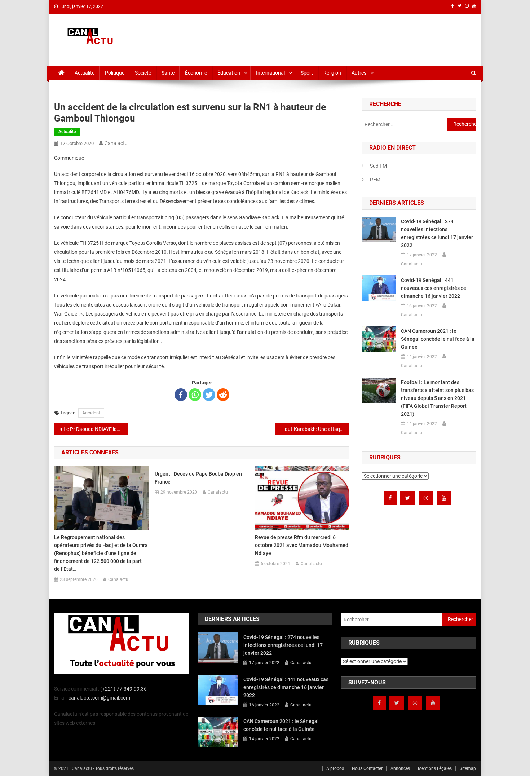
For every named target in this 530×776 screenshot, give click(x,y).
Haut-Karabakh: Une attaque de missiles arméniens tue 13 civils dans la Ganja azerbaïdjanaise (315, 429)
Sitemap (468, 768)
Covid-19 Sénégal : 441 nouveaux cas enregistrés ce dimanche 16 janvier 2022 (433, 288)
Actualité (84, 73)
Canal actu (311, 563)
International (270, 73)
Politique (114, 73)
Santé (168, 73)
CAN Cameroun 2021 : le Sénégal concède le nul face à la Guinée (437, 339)
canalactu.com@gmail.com (99, 698)
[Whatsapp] (195, 394)
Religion (332, 73)
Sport (307, 73)
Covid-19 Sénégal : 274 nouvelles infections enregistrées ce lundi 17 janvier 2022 (437, 233)
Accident (91, 412)
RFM (375, 179)
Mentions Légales (435, 768)
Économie (196, 73)
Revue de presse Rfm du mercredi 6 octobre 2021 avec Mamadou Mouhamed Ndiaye (301, 545)
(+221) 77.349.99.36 (123, 689)
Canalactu (116, 143)
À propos (335, 768)
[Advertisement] (344, 38)
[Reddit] (223, 394)
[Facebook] (181, 394)
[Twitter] (209, 394)
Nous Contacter (367, 768)
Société (143, 73)
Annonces (400, 768)
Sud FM (378, 166)
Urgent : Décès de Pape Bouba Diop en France (198, 478)
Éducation (228, 73)
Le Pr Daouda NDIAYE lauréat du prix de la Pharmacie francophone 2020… (95, 429)
